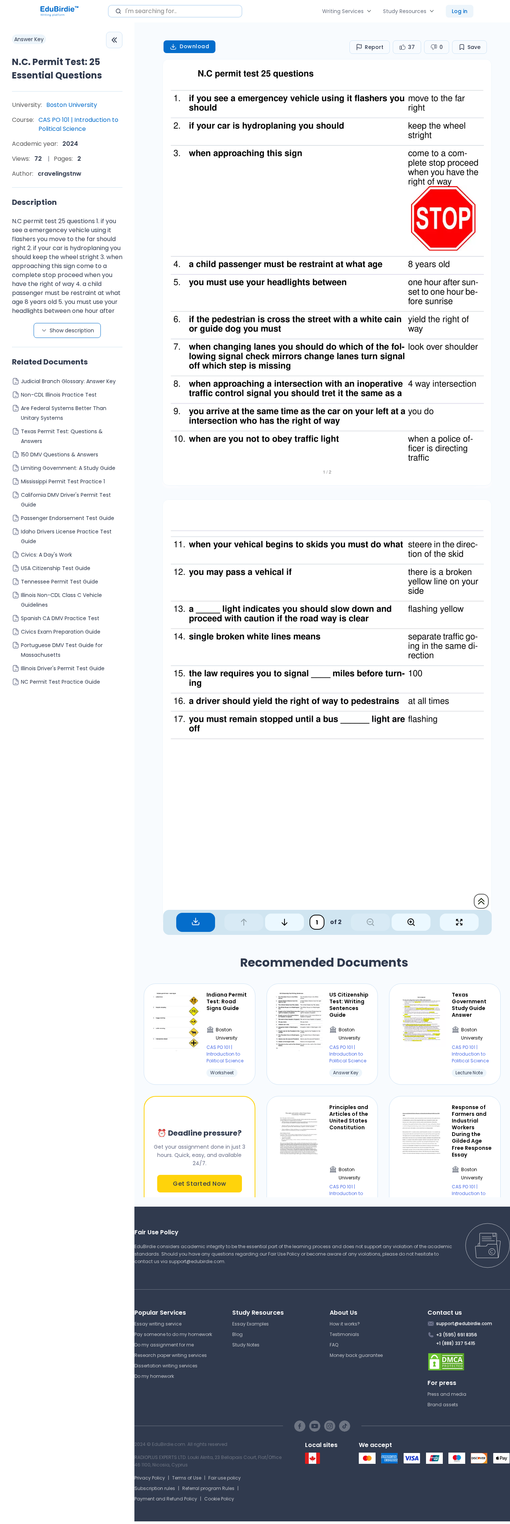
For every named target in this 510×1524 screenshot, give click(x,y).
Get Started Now (199, 1183)
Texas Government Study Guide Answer (469, 1005)
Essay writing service (157, 1324)
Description (34, 202)
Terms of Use (186, 1478)
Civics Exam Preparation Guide (60, 631)
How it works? (345, 1324)
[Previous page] (243, 922)
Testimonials (344, 1334)
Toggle (114, 40)
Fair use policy (224, 1478)
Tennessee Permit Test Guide (59, 581)
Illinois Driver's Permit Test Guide (63, 668)
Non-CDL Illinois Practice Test (59, 394)
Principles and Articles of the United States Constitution (348, 1117)
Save (474, 47)
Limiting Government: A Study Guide (68, 468)
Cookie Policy (219, 1499)
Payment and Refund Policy (165, 1499)
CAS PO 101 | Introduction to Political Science (78, 124)
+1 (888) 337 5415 (455, 1343)
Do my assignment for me (164, 1345)
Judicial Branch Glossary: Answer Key (68, 381)
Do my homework (154, 1376)
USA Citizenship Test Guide (55, 568)
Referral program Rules (208, 1488)
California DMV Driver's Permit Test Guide (66, 499)
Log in (459, 11)
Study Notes (245, 1345)
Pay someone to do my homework (173, 1334)
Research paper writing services (170, 1355)
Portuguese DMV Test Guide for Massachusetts (62, 650)
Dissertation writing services (166, 1366)
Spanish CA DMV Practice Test (60, 618)
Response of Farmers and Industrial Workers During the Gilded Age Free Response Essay (472, 1131)
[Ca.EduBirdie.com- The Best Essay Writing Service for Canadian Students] (312, 1462)
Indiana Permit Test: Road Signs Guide (226, 1001)
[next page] (284, 922)
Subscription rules (154, 1488)
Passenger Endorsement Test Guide (67, 518)
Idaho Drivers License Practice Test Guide (66, 536)
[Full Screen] (459, 922)
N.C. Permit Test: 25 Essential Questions (57, 68)
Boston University (71, 105)
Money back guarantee (356, 1355)
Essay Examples (250, 1324)
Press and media (446, 1394)
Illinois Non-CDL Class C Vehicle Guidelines (61, 600)
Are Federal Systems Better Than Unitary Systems (63, 413)
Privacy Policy (149, 1478)
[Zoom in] (411, 922)
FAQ (334, 1345)
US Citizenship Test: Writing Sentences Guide (348, 1005)
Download (194, 46)
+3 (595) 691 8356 (456, 1334)
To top (481, 901)
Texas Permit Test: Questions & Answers (62, 436)
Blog (237, 1334)
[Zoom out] (370, 922)
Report (374, 47)
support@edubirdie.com (196, 1261)
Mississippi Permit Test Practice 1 (63, 481)
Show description (72, 330)
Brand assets (442, 1404)
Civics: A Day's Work (46, 554)
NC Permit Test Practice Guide (60, 682)
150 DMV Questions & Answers (59, 454)
